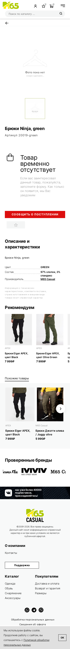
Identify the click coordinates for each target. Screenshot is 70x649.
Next (60, 408)
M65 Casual (48, 279)
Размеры (40, 593)
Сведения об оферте (32, 624)
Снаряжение (13, 593)
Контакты (11, 553)
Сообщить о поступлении (35, 214)
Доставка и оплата (47, 583)
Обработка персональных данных (33, 619)
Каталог (12, 576)
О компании (15, 546)
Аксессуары (12, 598)
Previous (9, 408)
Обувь (9, 588)
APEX (7, 348)
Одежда (10, 583)
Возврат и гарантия (47, 588)
